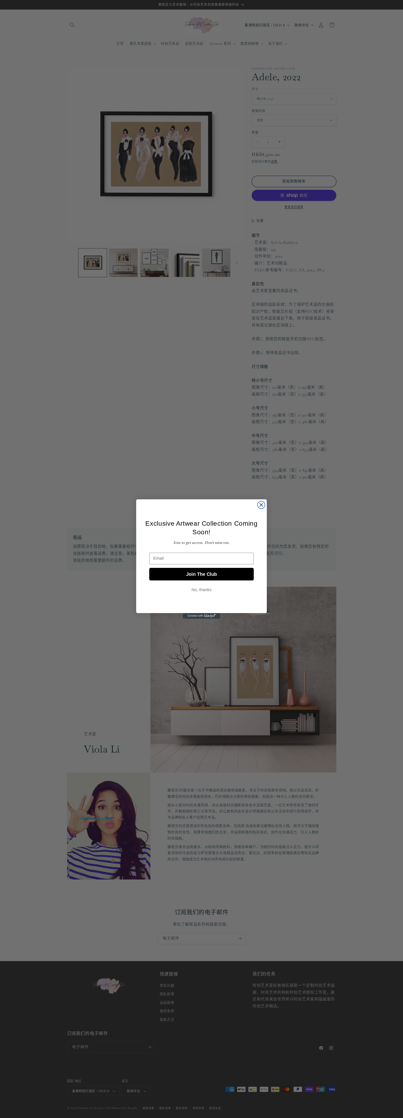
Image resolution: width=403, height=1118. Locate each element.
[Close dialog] (261, 505)
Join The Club (201, 574)
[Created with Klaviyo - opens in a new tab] (201, 616)
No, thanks (201, 589)
